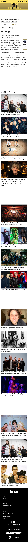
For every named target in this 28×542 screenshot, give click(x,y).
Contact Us (4, 518)
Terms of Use (5, 503)
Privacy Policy (5, 500)
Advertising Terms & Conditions (8, 507)
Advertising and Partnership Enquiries (9, 513)
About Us (4, 498)
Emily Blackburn (14, 24)
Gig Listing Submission (6, 516)
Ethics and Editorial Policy (7, 505)
